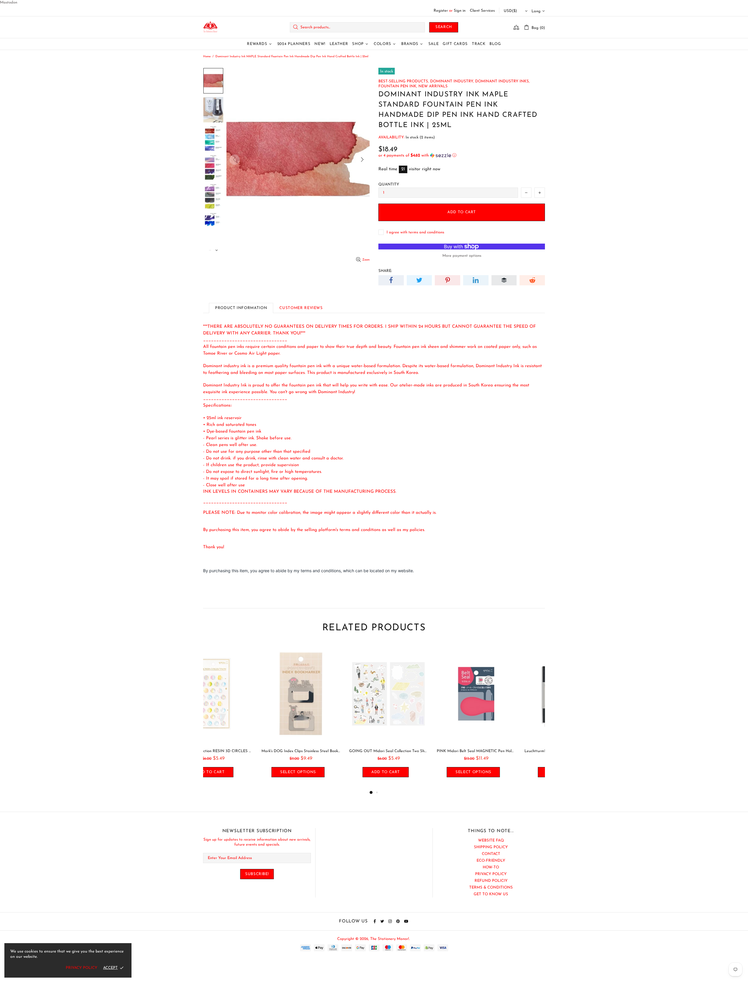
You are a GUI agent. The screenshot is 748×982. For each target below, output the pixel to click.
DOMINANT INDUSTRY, (452, 81)
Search (443, 27)
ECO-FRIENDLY (491, 861)
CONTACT (491, 854)
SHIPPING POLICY (491, 847)
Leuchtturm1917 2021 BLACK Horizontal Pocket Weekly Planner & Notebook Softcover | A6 (505, 751)
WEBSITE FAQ (491, 840)
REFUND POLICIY (491, 881)
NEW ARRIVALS (433, 86)
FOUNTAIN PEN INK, (397, 86)
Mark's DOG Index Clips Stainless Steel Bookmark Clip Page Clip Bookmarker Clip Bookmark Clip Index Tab (242, 751)
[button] (461, 155)
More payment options (461, 256)
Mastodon (8, 2)
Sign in (459, 11)
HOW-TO (491, 867)
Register (441, 11)
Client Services (482, 11)
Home (207, 56)
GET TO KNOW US (491, 894)
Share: (385, 271)
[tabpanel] (242, 716)
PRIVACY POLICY (491, 874)
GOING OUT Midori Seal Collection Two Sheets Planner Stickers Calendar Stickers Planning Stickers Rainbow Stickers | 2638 (330, 751)
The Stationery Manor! (210, 27)
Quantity (388, 184)
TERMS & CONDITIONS (491, 887)
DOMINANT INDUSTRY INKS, (502, 81)
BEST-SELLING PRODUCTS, (403, 81)
